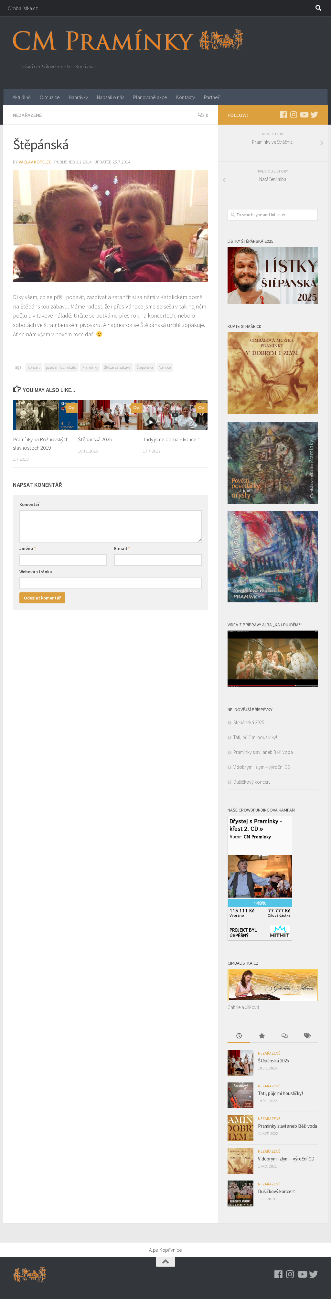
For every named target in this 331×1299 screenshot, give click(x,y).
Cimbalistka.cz (23, 8)
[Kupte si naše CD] (273, 601)
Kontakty (185, 97)
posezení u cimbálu (61, 367)
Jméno (27, 548)
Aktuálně (22, 97)
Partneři (212, 97)
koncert (34, 367)
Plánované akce (150, 97)
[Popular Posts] (261, 1036)
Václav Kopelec (35, 162)
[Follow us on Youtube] (304, 114)
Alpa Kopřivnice (165, 1250)
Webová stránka (35, 572)
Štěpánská (145, 367)
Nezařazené (27, 115)
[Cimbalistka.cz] (273, 999)
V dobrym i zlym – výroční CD (261, 767)
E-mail (122, 548)
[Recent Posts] (239, 1036)
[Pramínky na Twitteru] (314, 114)
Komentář (29, 504)
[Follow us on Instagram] (293, 114)
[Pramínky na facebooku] (283, 114)
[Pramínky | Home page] (128, 39)
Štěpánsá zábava (117, 367)
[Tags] (306, 1036)
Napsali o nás (110, 97)
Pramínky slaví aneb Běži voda (263, 752)
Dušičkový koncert (251, 782)
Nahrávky (78, 97)
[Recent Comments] (284, 1036)
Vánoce (165, 367)
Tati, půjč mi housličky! (255, 737)
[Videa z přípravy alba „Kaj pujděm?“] (273, 685)
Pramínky (90, 367)
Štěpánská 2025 (95, 439)
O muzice (50, 97)
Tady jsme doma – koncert (171, 439)
